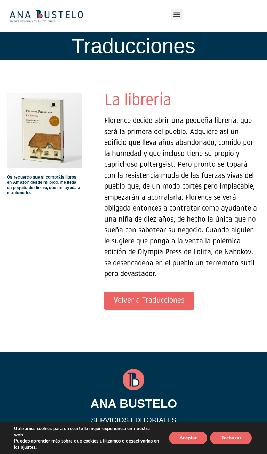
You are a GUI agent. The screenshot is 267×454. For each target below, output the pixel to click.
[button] (177, 14)
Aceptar (188, 438)
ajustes (28, 447)
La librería (137, 101)
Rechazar (230, 438)
